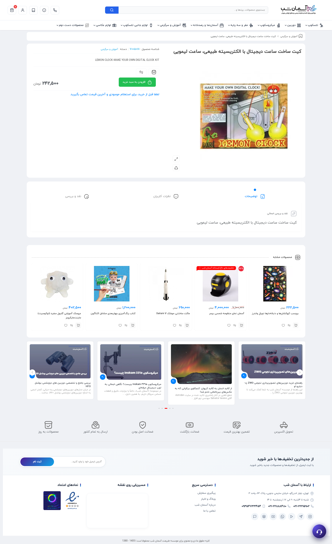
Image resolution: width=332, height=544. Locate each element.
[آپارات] (291, 516)
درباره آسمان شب (205, 505)
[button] (296, 325)
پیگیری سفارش (207, 493)
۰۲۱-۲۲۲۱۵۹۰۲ (301, 506)
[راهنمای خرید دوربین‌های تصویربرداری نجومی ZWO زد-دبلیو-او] (272, 361)
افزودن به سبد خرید (134, 82)
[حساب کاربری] (22, 10)
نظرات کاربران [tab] (162, 196)
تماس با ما (209, 511)
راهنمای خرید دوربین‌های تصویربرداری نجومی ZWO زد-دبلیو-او (273, 384)
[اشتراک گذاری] (176, 167)
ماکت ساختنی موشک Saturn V (173, 313)
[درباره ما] (44, 10)
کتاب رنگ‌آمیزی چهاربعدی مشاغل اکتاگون (113, 313)
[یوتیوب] (273, 516)
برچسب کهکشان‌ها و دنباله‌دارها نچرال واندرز (275, 313)
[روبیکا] (264, 516)
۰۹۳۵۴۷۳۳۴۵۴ (251, 506)
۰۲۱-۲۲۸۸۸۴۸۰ (277, 506)
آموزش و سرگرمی (289, 36)
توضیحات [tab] (251, 196)
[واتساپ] (282, 516)
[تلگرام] (301, 516)
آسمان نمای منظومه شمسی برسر (226, 313)
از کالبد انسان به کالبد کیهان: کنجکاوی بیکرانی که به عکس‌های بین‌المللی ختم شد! (203, 390)
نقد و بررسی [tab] (73, 196)
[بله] (254, 516)
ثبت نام (37, 461)
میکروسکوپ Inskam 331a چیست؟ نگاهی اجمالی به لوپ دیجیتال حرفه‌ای (133, 386)
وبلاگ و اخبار (208, 499)
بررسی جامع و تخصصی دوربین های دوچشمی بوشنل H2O (63, 384)
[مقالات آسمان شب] (33, 10)
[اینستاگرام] (310, 516)
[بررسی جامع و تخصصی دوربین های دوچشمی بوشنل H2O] (60, 361)
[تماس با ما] (55, 10)
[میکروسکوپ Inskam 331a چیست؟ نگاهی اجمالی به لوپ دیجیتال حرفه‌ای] (130, 362)
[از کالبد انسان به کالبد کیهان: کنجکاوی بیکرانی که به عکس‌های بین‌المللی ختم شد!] (201, 364)
